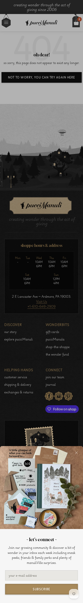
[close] (76, 452)
